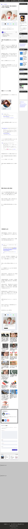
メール (2, 443)
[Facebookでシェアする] (8, 24)
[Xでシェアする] (5, 24)
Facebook (5, 421)
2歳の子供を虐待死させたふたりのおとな (7, 33)
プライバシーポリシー (13, 527)
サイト (2, 446)
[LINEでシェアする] (13, 24)
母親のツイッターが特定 (6, 34)
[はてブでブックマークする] (11, 24)
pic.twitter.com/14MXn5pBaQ (6, 133)
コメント (3, 430)
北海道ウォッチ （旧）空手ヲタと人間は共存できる (14, 0)
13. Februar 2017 (12, 117)
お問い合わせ (22, 70)
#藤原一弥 (6, 128)
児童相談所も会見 (5, 36)
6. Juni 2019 (9, 134)
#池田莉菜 (4, 128)
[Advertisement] (9, 73)
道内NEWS (16, 331)
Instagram (8, 421)
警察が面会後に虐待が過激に (6, 35)
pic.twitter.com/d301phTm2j (6, 116)
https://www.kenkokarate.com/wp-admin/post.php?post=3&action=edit (23, 44)
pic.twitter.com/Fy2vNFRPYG (6, 250)
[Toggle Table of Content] (16, 32)
